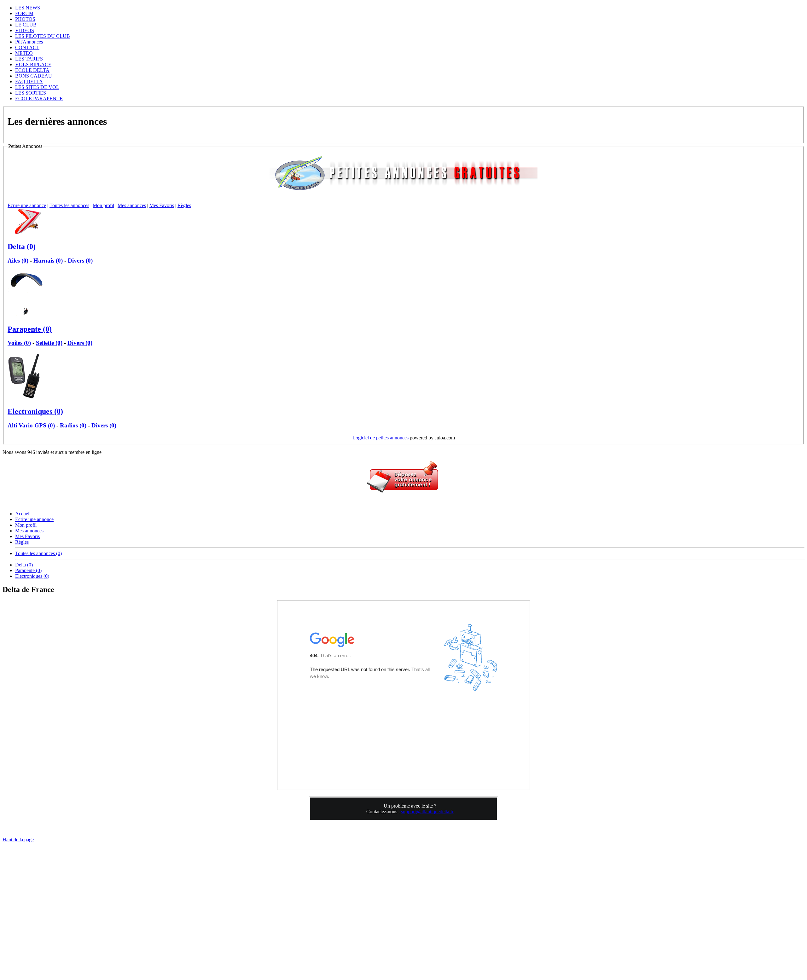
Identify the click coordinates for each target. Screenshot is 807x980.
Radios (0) (73, 425)
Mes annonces (132, 205)
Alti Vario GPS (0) (31, 425)
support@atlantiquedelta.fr (427, 811)
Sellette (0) (49, 342)
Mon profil (103, 205)
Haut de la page (18, 839)
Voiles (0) (19, 342)
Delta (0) (22, 246)
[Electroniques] (25, 398)
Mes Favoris (161, 205)
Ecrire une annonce (27, 205)
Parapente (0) (30, 329)
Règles (184, 205)
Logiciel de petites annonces (380, 437)
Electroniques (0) (35, 411)
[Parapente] (26, 315)
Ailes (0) (18, 260)
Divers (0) (80, 260)
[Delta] (31, 233)
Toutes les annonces (69, 205)
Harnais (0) (48, 260)
